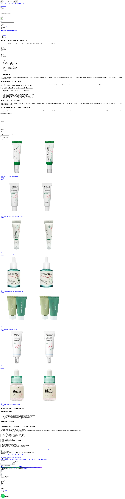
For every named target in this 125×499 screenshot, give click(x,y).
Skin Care (7, 57)
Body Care (7, 457)
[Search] (14, 2)
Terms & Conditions (36, 459)
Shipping (8, 459)
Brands (4, 35)
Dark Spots (33, 58)
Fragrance (19, 457)
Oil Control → (42, 449)
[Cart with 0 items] (16, 2)
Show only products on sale (7, 134)
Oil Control (28, 58)
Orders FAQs (3, 459)
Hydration (9, 58)
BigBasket (25, 468)
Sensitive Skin (14, 58)
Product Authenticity (20, 459)
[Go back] (2, 2)
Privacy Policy (13, 459)
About (16, 454)
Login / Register (5, 25)
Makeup (10, 457)
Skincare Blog (21, 454)
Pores (5, 58)
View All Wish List (4, 490)
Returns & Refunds (28, 459)
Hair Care (14, 457)
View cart (2, 485)
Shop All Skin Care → (5, 449)
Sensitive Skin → (22, 449)
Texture (22, 58)
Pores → (11, 449)
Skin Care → (28, 449)
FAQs (41, 459)
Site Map (45, 459)
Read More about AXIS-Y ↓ (6, 113)
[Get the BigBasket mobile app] (2, 19)
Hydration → (16, 449)
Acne (25, 58)
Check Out (6, 485)
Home (4, 32)
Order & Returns (11, 454)
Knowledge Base (27, 454)
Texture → (33, 449)
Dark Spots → (48, 449)
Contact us (3, 454)
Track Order (3, 6)
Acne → (37, 449)
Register (6, 454)
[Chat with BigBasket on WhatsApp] (3, 496)
